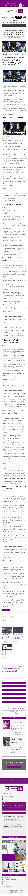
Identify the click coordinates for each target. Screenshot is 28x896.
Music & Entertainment (11, 820)
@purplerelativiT (8, 886)
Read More (6, 609)
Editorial (8, 827)
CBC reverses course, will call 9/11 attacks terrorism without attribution (16, 740)
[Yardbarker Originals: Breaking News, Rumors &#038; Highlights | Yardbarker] (7, 647)
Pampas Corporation (18, 892)
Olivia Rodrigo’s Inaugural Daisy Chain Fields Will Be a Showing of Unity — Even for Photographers (17, 723)
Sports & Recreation (15, 37)
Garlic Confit (7, 831)
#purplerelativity (8, 881)
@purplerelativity (8, 884)
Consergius (22, 22)
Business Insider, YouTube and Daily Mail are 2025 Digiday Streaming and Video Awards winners (18, 636)
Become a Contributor (14, 767)
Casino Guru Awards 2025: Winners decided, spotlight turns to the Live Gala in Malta (6, 636)
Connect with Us (14, 711)
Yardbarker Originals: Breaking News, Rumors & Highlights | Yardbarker (7, 652)
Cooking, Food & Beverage (11, 833)
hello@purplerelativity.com (10, 879)
